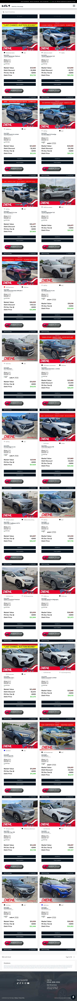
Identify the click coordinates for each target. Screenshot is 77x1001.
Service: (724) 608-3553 (34, 1)
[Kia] (6, 6)
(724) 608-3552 (53, 982)
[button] (36, 37)
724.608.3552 (33, 97)
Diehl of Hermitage (8, 97)
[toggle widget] (73, 997)
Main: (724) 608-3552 (25, 1)
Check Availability (19, 84)
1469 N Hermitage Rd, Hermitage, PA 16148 (66, 1)
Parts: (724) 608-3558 (44, 1)
